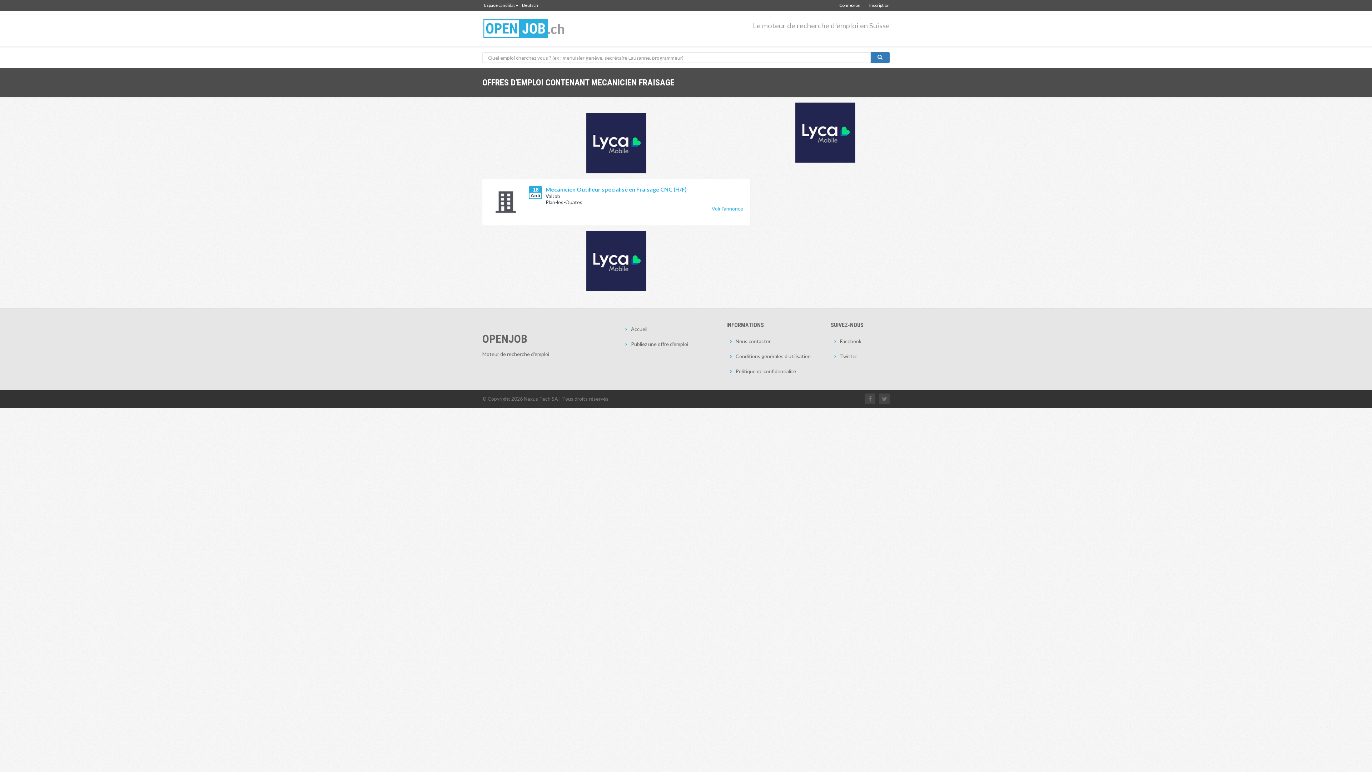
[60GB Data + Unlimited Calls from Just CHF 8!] (616, 143)
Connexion (849, 5)
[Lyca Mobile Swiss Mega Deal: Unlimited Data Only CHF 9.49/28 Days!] (616, 261)
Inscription (879, 5)
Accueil (639, 329)
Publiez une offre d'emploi (659, 344)
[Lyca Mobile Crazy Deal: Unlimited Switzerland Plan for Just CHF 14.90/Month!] (825, 133)
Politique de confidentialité (766, 371)
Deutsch (530, 5)
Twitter (848, 356)
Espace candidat (499, 5)
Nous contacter (753, 341)
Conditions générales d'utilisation (773, 356)
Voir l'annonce (727, 209)
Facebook (850, 341)
